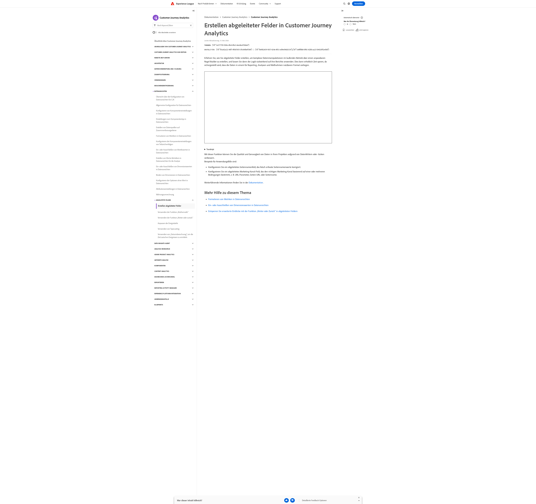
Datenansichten (160, 91)
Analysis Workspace (162, 249)
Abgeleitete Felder (163, 200)
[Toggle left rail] (194, 11)
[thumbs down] (292, 500)
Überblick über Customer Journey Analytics (172, 41)
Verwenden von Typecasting (168, 229)
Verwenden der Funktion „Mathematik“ (173, 212)
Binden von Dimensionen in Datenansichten (173, 175)
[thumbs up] (286, 500)
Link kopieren (363, 30)
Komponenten (160, 266)
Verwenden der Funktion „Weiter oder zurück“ (175, 217)
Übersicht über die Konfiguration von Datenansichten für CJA (170, 98)
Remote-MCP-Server (162, 58)
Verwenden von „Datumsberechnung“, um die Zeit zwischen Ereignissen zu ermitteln (175, 235)
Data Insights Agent (162, 243)
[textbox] (173, 25)
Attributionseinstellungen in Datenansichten (173, 189)
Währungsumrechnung (165, 194)
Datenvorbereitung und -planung (167, 69)
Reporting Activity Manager (165, 288)
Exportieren (159, 282)
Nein (354, 24)
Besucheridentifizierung (164, 86)
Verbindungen (160, 80)
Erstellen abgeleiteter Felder (169, 206)
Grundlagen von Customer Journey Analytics (172, 47)
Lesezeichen (350, 30)
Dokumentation (211, 17)
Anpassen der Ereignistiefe (168, 223)
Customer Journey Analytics (234, 17)
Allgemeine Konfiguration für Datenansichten (173, 105)
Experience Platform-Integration (167, 294)
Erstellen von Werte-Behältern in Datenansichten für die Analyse (168, 159)
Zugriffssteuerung (161, 74)
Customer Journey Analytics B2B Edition (170, 52)
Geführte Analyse (161, 260)
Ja (347, 24)
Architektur (159, 63)
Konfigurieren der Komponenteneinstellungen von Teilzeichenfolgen (173, 143)
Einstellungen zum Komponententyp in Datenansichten (171, 120)
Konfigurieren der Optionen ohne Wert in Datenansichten (172, 182)
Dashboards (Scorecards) (164, 277)
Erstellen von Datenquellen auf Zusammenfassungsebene (168, 129)
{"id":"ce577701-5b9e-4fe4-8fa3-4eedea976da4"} (230, 45)
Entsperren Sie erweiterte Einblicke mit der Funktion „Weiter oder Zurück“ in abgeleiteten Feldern (253, 211)
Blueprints (158, 305)
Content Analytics (161, 271)
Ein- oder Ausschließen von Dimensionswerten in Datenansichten (238, 205)
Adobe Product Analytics (164, 254)
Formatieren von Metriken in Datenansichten (229, 199)
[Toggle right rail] (342, 11)
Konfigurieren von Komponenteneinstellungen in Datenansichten (174, 112)
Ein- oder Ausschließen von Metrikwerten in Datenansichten (173, 151)
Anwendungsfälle (161, 299)
